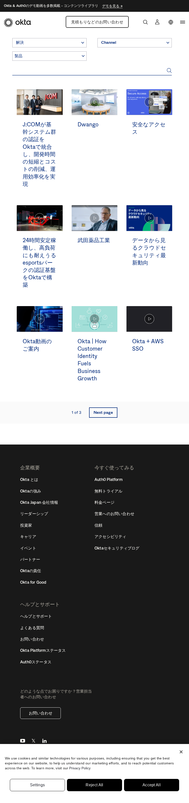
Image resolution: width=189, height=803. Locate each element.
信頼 (98, 525)
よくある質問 (32, 627)
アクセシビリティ (110, 536)
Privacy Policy (80, 768)
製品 (18, 56)
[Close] (181, 751)
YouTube (22, 742)
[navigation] (182, 22)
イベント (28, 548)
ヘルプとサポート (36, 616)
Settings (37, 785)
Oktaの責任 (30, 570)
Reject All (94, 785)
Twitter (33, 742)
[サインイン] (157, 21)
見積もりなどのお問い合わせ (97, 22)
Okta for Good (33, 582)
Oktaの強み (30, 491)
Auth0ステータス (35, 662)
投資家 (26, 525)
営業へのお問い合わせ (114, 513)
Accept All (151, 785)
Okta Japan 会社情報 (39, 502)
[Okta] (17, 22)
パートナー (30, 559)
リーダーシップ (34, 513)
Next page (103, 412)
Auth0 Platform (108, 479)
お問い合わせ (40, 713)
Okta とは (29, 479)
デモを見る (111, 6)
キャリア (28, 536)
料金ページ (104, 502)
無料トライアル (108, 491)
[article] (40, 143)
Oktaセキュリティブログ (117, 548)
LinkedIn (44, 742)
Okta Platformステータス (43, 650)
